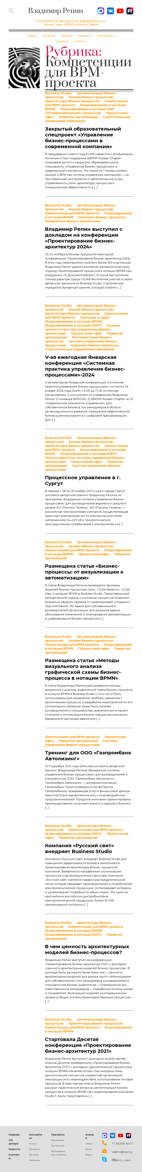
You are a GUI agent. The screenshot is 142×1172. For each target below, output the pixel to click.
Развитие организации (78, 117)
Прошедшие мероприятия (58, 1153)
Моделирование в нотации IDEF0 (73, 325)
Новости (66, 36)
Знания (89, 1136)
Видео (88, 1154)
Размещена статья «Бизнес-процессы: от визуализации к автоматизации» (84, 572)
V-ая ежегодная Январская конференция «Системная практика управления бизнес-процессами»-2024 (85, 366)
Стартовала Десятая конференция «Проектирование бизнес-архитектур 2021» (88, 1045)
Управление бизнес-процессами (72, 221)
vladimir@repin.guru (122, 1152)
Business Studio (58, 93)
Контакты (80, 41)
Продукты (34, 1149)
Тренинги (58, 1134)
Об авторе (48, 36)
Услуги (33, 1143)
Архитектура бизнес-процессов (72, 101)
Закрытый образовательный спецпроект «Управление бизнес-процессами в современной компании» (83, 137)
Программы (57, 1140)
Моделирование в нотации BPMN (73, 321)
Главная (32, 36)
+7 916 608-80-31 (122, 1143)
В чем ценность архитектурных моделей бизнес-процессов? (87, 949)
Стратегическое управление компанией (79, 349)
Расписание (57, 1145)
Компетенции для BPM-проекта (72, 213)
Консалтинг (35, 1136)
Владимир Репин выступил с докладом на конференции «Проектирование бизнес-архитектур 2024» (83, 238)
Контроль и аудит (95, 317)
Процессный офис (86, 333)
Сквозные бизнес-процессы (102, 217)
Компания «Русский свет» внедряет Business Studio (79, 848)
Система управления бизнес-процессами (81, 743)
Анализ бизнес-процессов (90, 97)
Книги (88, 1149)
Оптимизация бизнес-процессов (73, 113)
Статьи (88, 1143)
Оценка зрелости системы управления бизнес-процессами (82, 329)
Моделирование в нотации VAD (87, 109)
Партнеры (34, 1160)
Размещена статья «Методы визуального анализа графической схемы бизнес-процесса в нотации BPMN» (83, 669)
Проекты (34, 1154)
